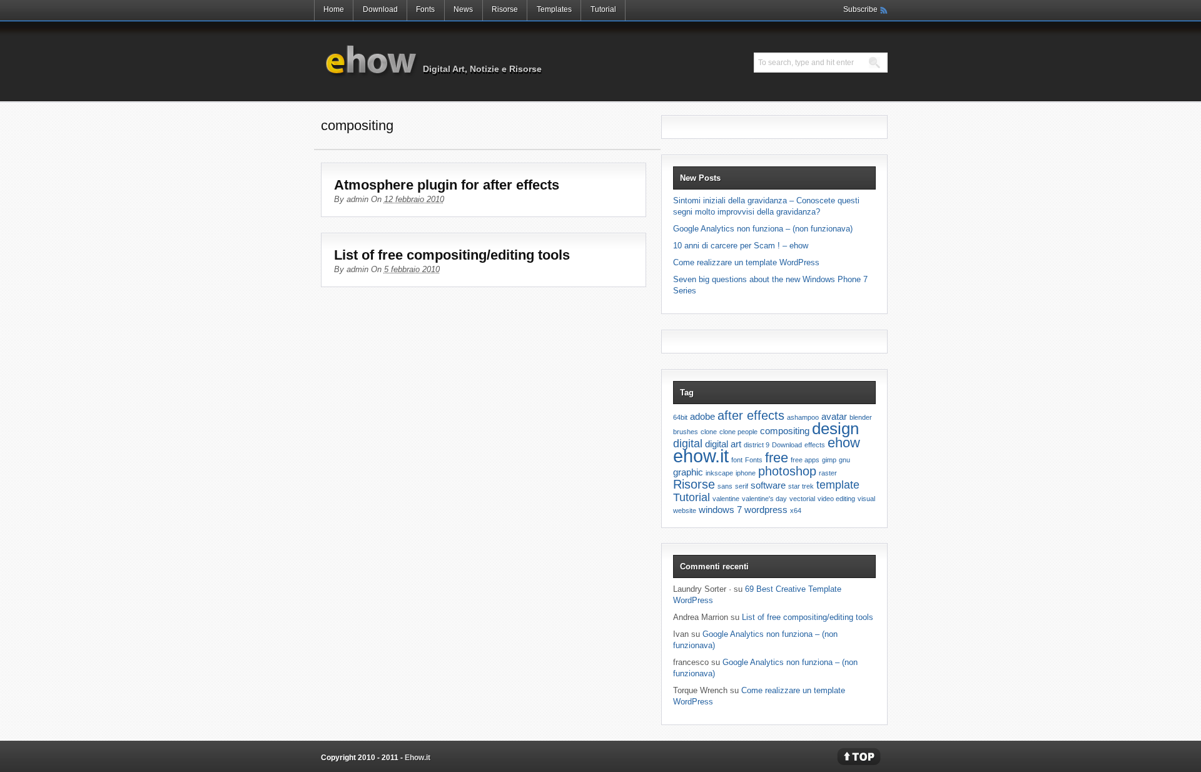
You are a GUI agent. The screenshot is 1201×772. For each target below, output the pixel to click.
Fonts (425, 9)
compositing (784, 430)
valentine (725, 498)
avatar (834, 416)
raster (828, 473)
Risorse (505, 9)
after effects (750, 415)
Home (333, 9)
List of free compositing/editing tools (452, 255)
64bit (680, 417)
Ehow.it (371, 61)
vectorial (802, 498)
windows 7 (720, 509)
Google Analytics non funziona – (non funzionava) (763, 228)
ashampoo (803, 417)
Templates (554, 9)
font (736, 460)
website (684, 510)
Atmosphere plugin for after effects (446, 185)
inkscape (719, 473)
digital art (723, 444)
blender (860, 417)
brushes (685, 431)
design (835, 428)
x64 (795, 510)
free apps (805, 460)
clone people (738, 431)
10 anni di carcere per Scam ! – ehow (740, 245)
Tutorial (603, 9)
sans (724, 486)
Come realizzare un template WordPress (746, 262)
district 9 (756, 445)
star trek (801, 486)
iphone (746, 473)
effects (814, 445)
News (463, 9)
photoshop (787, 471)
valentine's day (764, 498)
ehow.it (701, 455)
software (768, 485)
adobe (702, 416)
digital (687, 443)
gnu (844, 460)
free (776, 457)
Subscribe (860, 9)
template (837, 485)
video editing (836, 498)
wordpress (766, 509)
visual (866, 498)
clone (709, 431)
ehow (844, 442)
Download (380, 9)
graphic (688, 472)
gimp (829, 460)
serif (741, 486)
